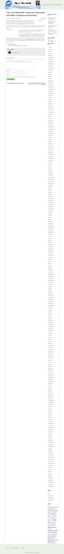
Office (19, 45)
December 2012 (51, 374)
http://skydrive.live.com (23, 40)
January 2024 (50, 110)
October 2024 (50, 91)
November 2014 (51, 326)
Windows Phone (52, 542)
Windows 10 (53, 540)
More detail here (41, 36)
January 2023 (50, 124)
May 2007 (50, 471)
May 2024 (50, 101)
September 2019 (51, 208)
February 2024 (50, 107)
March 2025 (50, 80)
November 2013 (51, 351)
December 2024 (51, 86)
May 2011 (50, 412)
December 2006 (51, 482)
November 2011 (51, 402)
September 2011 (51, 404)
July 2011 (49, 408)
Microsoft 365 (50, 519)
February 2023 (50, 122)
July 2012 (50, 385)
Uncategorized (14, 44)
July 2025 (50, 72)
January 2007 (50, 480)
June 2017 (50, 261)
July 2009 (50, 433)
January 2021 (50, 175)
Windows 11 (51, 541)
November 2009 (51, 427)
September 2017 (51, 255)
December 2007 (51, 456)
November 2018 (51, 227)
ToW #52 (12, 21)
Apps (54, 506)
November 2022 (51, 128)
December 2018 (51, 225)
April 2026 (50, 53)
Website (7, 75)
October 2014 (50, 328)
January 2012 (50, 398)
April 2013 (50, 366)
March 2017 (50, 267)
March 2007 (50, 475)
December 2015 (51, 299)
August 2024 (50, 95)
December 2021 (51, 152)
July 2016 (50, 284)
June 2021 (50, 164)
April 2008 (50, 448)
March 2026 (50, 55)
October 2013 (50, 353)
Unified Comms (51, 535)
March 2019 (50, 221)
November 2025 (51, 63)
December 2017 (51, 248)
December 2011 (51, 400)
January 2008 (50, 454)
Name (7, 71)
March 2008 (50, 450)
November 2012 (51, 377)
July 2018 (50, 236)
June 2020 (50, 189)
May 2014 (50, 339)
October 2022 (50, 131)
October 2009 (50, 429)
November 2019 (51, 204)
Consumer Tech (13, 45)
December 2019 (51, 202)
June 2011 (50, 410)
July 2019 (50, 213)
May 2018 (50, 240)
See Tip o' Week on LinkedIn (57, 4)
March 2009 (50, 440)
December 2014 (51, 324)
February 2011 (50, 419)
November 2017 (51, 250)
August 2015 (50, 307)
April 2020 (50, 194)
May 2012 (50, 389)
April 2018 (50, 242)
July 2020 (50, 187)
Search (49, 533)
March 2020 (50, 196)
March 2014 (50, 343)
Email (7, 73)
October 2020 (50, 181)
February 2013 (50, 370)
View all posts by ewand (16, 52)
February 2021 (50, 173)
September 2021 (51, 158)
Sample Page (22, 547)
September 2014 (51, 330)
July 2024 (50, 97)
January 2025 (50, 84)
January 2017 (50, 271)
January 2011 (50, 421)
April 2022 (50, 143)
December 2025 (51, 61)
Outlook (52, 527)
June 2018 (50, 238)
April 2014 (50, 341)
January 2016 (50, 297)
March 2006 (50, 484)
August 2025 (50, 70)
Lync (53, 517)
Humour (54, 516)
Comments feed (51, 497)
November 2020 (51, 179)
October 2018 (50, 229)
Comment (8, 69)
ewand (20, 18)
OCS (51, 520)
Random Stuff (52, 532)
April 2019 (50, 219)
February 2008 (50, 452)
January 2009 (50, 444)
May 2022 (50, 141)
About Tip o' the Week (47, 4)
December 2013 (51, 349)
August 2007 (50, 465)
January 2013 (50, 372)
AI (49, 506)
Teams (54, 534)
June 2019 (50, 215)
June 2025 (50, 74)
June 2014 (50, 337)
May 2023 (50, 116)
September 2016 (51, 280)
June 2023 (50, 114)
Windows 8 (51, 538)
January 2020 (50, 200)
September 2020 (51, 183)
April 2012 (50, 391)
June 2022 (50, 139)
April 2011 (50, 414)
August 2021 (50, 160)
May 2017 (50, 263)
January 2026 (50, 59)
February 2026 (50, 57)
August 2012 (50, 383)
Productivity (25, 45)
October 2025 (50, 65)
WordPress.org (50, 499)
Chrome (50, 509)
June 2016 (50, 286)
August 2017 (50, 257)
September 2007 (51, 463)
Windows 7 (54, 537)
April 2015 (50, 316)
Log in (49, 493)
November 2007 (51, 459)
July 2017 (50, 259)
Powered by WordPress (28, 552)
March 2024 (50, 105)
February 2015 (50, 320)
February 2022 (50, 147)
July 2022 (50, 137)
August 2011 (50, 406)
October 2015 (50, 303)
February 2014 (50, 345)
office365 (53, 522)
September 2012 (51, 381)
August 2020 (50, 185)
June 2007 (50, 469)
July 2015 (50, 309)
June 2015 (50, 311)
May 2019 (50, 217)
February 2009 (50, 442)
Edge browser (53, 513)
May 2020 (50, 192)
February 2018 (50, 244)
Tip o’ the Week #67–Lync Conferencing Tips (15, 83)
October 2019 (50, 206)
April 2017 (50, 265)
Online (21, 45)
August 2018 (50, 234)
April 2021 (50, 168)
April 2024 (50, 103)
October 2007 (50, 461)
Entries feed (50, 495)
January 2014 (50, 347)
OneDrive (50, 524)
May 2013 (50, 364)
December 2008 (51, 446)
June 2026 (50, 49)
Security (52, 533)
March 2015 (50, 318)
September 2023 (51, 112)
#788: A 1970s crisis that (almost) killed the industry (52, 26)
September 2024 (51, 93)
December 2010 (51, 423)
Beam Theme (37, 552)
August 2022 (50, 135)
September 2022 (51, 133)
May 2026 (50, 51)
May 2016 (50, 288)
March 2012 (50, 393)
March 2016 (50, 292)
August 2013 (50, 358)
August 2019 (50, 210)
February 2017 (50, 269)
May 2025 (50, 76)
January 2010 (50, 425)
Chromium (54, 509)
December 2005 (51, 486)
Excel (49, 514)
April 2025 (50, 78)
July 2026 (50, 46)
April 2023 (50, 118)
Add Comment (42, 18)
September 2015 (51, 305)
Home (51, 516)
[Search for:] (53, 11)
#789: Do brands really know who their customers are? (52, 22)
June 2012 (50, 387)
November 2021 (51, 154)
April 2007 (50, 473)
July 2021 (50, 162)
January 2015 (50, 322)
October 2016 (50, 278)
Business (52, 507)
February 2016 (50, 295)
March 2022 (50, 145)
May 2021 (50, 166)
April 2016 (50, 290)
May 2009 (50, 435)
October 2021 (50, 156)
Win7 (50, 537)
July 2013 (50, 360)
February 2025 (50, 82)
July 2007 (50, 467)
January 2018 (50, 246)
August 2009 (50, 431)
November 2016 (51, 276)
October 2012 (50, 379)
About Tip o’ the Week (14, 547)
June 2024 (50, 99)
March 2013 (50, 368)
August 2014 (50, 332)
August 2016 (50, 282)
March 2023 (50, 120)
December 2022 (51, 126)
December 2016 (51, 274)
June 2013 (50, 362)
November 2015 (51, 301)
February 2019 (50, 223)
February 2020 (50, 198)
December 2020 (51, 177)
